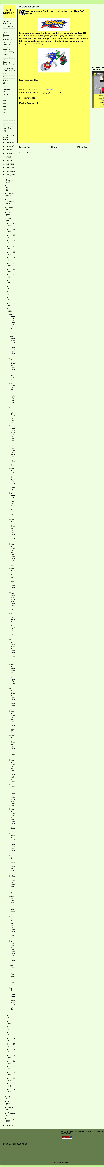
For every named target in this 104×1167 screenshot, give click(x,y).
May (9, 1096)
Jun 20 (12, 280)
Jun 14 (12, 1016)
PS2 (4, 100)
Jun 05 (12, 1067)
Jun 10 (12, 1038)
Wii (4, 122)
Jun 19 (12, 286)
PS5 (4, 110)
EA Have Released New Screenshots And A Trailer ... (12, 951)
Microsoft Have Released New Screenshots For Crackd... (12, 530)
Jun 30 (12, 224)
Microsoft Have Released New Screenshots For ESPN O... (12, 721)
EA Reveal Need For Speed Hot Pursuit (12, 864)
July (9, 213)
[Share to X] (50, 89)
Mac (4, 86)
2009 (8, 1125)
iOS (4, 131)
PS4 (4, 107)
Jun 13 (12, 1021)
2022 (8, 157)
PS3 (4, 103)
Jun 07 (12, 1055)
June (9, 218)
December (10, 180)
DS (4, 83)
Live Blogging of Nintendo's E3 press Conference (12, 434)
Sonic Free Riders (56, 93)
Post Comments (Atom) (39, 153)
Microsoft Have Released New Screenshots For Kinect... (12, 819)
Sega (46, 93)
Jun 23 (12, 263)
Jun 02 (12, 1084)
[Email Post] (43, 89)
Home (54, 147)
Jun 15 (12, 309)
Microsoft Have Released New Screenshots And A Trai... (12, 770)
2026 (8, 143)
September (10, 201)
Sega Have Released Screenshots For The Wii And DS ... (12, 369)
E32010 (35, 93)
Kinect (41, 93)
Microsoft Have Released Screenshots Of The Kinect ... (12, 746)
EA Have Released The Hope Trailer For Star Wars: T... (12, 394)
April (10, 1102)
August (10, 207)
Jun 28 (12, 235)
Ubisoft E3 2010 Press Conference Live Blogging (12, 905)
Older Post (83, 147)
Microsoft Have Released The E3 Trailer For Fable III (12, 675)
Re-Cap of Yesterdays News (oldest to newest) (12, 884)
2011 (7, 171)
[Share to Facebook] (52, 89)
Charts (5, 80)
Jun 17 (12, 298)
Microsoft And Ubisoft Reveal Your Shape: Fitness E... (12, 479)
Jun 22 (12, 269)
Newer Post (25, 147)
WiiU (5, 125)
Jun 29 (12, 229)
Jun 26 (12, 246)
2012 (8, 168)
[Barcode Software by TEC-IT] (67, 1139)
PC (4, 97)
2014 (8, 160)
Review (5, 119)
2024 (8, 150)
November (10, 188)
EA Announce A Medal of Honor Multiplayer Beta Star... (12, 795)
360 (4, 74)
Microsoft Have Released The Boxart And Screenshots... (12, 579)
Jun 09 (12, 1044)
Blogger (65, 1162)
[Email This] (47, 89)
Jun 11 (12, 1033)
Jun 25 (12, 252)
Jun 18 (12, 292)
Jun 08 (12, 1050)
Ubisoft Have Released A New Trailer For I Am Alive (12, 601)
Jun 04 (12, 1072)
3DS (4, 77)
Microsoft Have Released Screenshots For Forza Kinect (12, 650)
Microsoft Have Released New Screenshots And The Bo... (12, 554)
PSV (4, 116)
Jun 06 (12, 1061)
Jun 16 (12, 303)
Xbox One (7, 128)
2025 (8, 146)
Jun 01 (12, 1089)
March (10, 1107)
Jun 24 (12, 258)
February (11, 1113)
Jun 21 (12, 275)
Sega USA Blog (31, 80)
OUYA (5, 94)
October (11, 194)
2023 (8, 153)
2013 (8, 164)
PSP (4, 113)
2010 (8, 175)
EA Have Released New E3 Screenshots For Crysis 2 (12, 927)
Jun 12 (12, 1027)
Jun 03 (12, 1078)
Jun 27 (12, 241)
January (11, 1119)
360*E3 (28, 93)
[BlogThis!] (49, 89)
